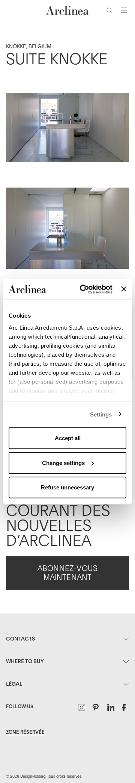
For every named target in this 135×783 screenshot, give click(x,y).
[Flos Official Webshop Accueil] (67, 10)
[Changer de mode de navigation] (123, 10)
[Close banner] (123, 289)
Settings (101, 414)
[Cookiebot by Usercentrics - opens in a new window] (83, 289)
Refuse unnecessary (67, 487)
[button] (110, 12)
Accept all (68, 438)
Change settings (63, 462)
